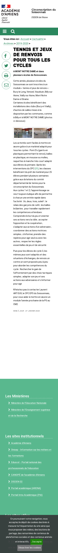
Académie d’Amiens (21, 443)
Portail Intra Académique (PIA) (27, 495)
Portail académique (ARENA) (26, 488)
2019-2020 (22, 43)
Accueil (25, 39)
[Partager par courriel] (4, 83)
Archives (9, 43)
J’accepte (37, 541)
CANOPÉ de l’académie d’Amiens (28, 474)
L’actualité (38, 39)
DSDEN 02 (17, 481)
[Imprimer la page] (7, 76)
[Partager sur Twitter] (7, 66)
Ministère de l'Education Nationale (28, 403)
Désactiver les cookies (29, 547)
